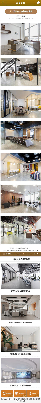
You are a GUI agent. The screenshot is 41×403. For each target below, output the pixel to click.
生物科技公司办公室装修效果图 (20, 385)
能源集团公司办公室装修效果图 (20, 354)
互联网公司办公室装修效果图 (20, 291)
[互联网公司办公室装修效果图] (20, 288)
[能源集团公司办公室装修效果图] (20, 351)
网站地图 (22, 401)
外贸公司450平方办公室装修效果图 (20, 322)
